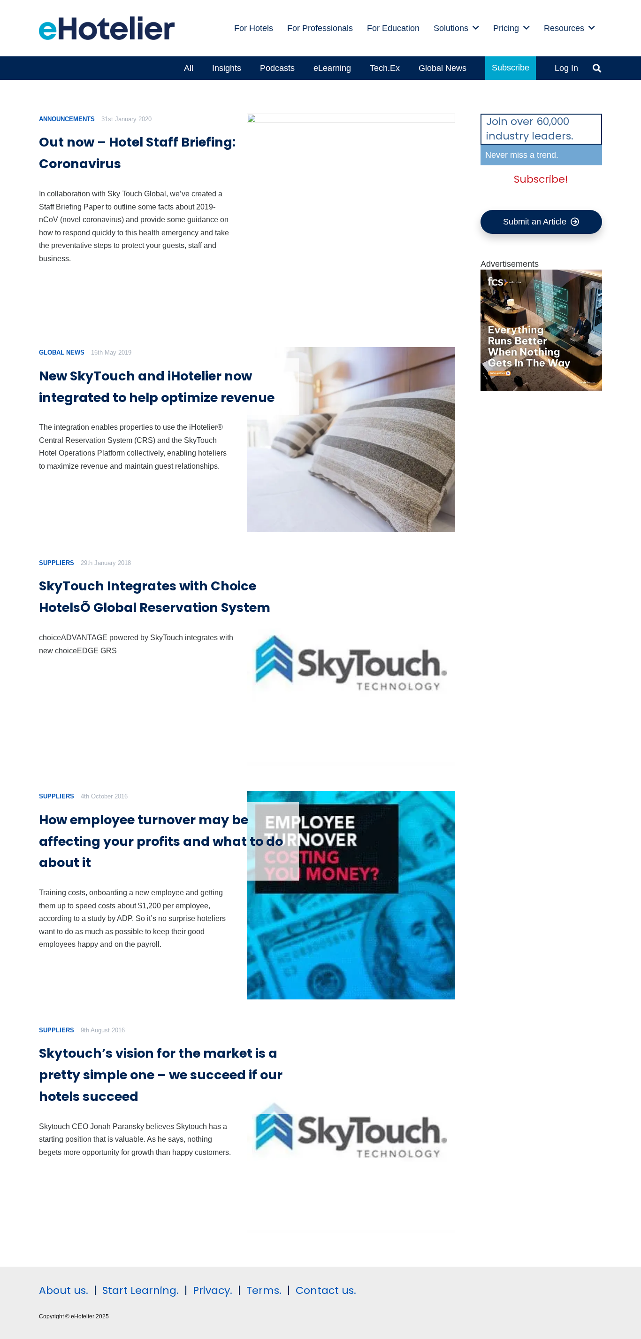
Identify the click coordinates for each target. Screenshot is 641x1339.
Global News (61, 352)
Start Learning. (139, 1290)
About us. (63, 1290)
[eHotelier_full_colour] (107, 28)
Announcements (67, 119)
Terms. (264, 1290)
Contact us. (326, 1290)
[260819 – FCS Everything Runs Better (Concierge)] (542, 388)
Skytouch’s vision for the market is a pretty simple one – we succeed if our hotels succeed (160, 1075)
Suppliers (56, 562)
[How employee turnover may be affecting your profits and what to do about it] (351, 895)
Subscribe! (541, 179)
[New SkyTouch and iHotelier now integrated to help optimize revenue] (351, 439)
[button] (476, 28)
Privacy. (212, 1290)
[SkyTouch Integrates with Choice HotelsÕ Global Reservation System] (351, 661)
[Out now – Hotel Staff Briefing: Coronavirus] (351, 218)
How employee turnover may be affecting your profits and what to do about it (161, 841)
